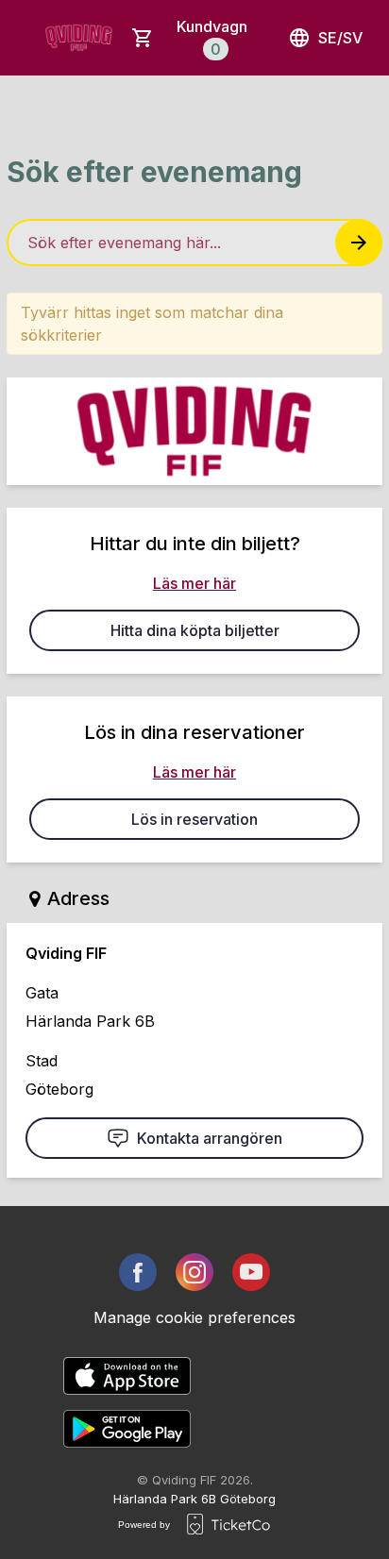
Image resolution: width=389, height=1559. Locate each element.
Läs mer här (194, 583)
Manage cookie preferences (194, 1317)
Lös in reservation (194, 819)
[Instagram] (194, 1272)
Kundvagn (212, 38)
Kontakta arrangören (209, 1138)
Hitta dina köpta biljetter (194, 630)
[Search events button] (358, 242)
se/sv (340, 37)
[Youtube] (251, 1272)
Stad (41, 1060)
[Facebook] (138, 1272)
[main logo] (78, 38)
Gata (42, 992)
